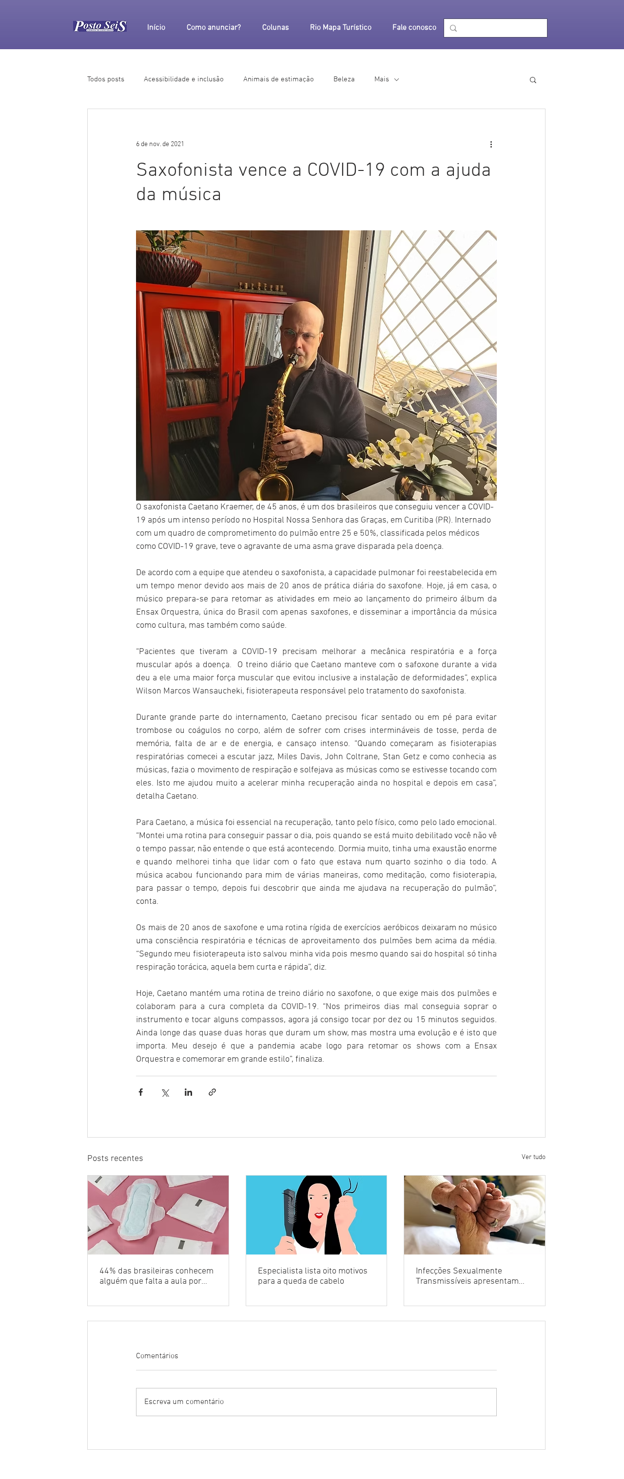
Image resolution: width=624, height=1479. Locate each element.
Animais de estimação (278, 79)
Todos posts (105, 79)
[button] (533, 79)
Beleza (344, 79)
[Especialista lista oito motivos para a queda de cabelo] (316, 1215)
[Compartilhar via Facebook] (140, 1092)
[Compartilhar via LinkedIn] (188, 1092)
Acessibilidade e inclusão (184, 79)
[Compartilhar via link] (212, 1092)
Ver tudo (534, 1157)
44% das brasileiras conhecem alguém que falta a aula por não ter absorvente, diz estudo (156, 1276)
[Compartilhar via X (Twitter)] (164, 1092)
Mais (381, 79)
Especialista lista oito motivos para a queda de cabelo (313, 1276)
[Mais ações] (491, 144)
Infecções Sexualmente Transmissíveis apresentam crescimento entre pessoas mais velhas (467, 1276)
